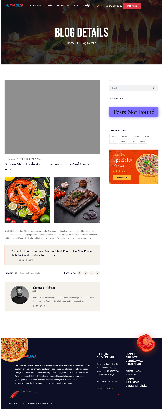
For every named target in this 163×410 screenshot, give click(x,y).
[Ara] (153, 88)
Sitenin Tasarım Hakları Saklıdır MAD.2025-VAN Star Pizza (30, 403)
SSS (76, 5)
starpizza (35, 159)
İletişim (87, 5)
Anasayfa (35, 5)
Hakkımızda (62, 5)
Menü (49, 5)
